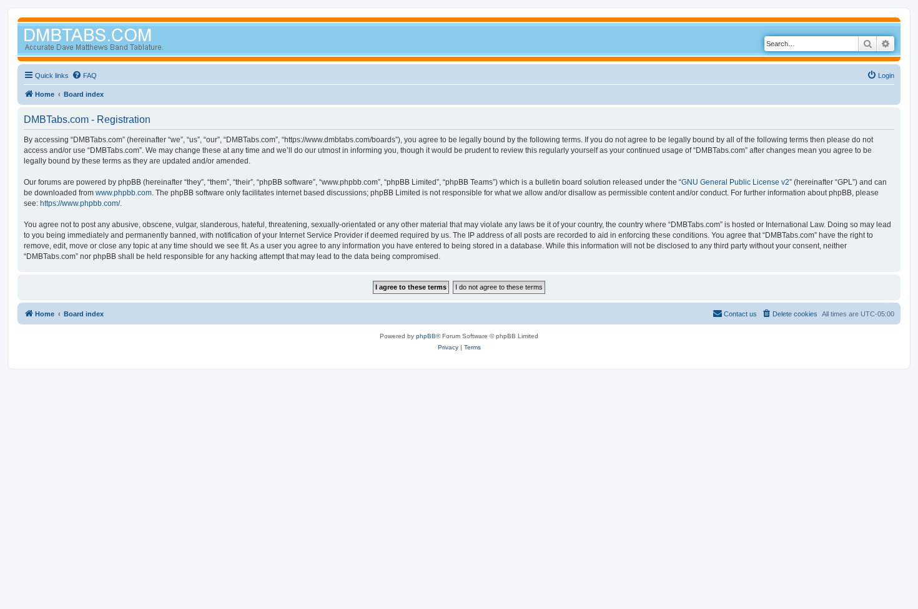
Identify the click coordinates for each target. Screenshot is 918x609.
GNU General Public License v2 (735, 182)
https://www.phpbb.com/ (80, 203)
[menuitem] (84, 75)
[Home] (117, 41)
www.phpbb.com (124, 192)
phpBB (426, 336)
